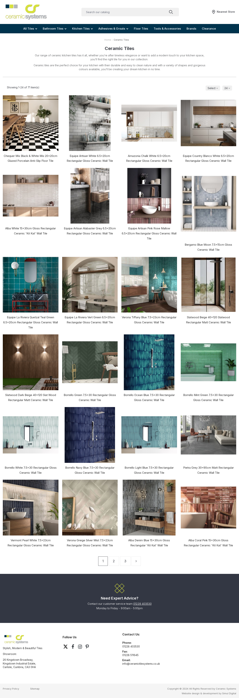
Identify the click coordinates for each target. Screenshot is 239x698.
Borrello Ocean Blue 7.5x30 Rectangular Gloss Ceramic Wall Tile (149, 397)
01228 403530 (142, 604)
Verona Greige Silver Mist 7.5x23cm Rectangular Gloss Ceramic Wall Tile (90, 542)
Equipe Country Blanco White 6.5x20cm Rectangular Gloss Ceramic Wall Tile (208, 158)
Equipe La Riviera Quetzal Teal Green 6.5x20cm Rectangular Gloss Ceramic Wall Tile (30, 322)
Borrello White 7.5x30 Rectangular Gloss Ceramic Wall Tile (31, 470)
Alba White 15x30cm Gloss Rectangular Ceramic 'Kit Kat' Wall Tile (30, 231)
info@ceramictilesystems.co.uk (141, 663)
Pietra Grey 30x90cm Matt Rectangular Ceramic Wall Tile (208, 470)
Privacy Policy (11, 688)
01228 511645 (130, 655)
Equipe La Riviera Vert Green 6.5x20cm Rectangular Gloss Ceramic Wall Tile (90, 319)
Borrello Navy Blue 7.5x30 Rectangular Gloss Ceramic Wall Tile (89, 470)
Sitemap (35, 688)
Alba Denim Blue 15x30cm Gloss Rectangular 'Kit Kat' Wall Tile (149, 542)
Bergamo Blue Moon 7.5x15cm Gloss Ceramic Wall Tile (208, 247)
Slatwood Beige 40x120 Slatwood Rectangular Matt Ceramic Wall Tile (208, 319)
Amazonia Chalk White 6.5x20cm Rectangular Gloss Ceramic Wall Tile (149, 158)
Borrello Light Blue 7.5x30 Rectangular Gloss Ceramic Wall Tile (149, 470)
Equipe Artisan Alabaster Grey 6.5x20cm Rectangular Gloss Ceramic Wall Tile (90, 231)
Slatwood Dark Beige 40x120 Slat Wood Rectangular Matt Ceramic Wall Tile (30, 397)
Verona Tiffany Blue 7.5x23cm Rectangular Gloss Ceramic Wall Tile (149, 319)
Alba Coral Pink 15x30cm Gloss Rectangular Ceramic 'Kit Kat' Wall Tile (208, 542)
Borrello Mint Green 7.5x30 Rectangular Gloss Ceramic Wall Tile (208, 397)
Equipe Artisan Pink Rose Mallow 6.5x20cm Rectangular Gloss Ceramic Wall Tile (149, 233)
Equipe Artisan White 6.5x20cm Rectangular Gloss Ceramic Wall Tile (90, 158)
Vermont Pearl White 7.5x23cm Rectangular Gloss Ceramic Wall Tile (30, 542)
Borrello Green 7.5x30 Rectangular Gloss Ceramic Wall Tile (90, 397)
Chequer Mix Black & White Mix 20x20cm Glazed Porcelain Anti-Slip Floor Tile (30, 158)
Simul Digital (229, 693)
